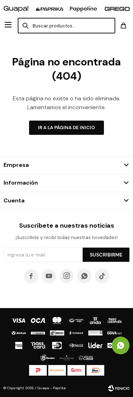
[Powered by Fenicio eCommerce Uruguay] (118, 388)
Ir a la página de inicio (66, 128)
